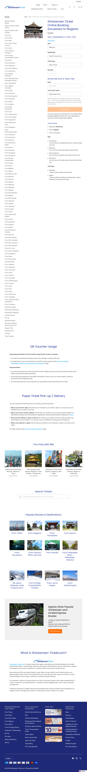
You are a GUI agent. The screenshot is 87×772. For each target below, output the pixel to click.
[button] (83, 771)
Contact (67, 740)
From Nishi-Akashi (10, 198)
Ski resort (8, 736)
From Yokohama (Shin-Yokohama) (12, 300)
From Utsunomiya (10, 294)
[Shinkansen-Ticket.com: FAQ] (53, 741)
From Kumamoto (10, 155)
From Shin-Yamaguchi (12, 251)
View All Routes (55, 631)
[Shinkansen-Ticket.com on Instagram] (77, 758)
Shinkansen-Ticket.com (17, 664)
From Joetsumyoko (11, 114)
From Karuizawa (10, 137)
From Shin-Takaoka (11, 245)
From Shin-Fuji (9, 235)
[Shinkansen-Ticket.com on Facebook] (73, 758)
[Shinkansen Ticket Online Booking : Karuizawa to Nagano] (33, 29)
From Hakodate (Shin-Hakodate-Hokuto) (12, 79)
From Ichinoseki (10, 99)
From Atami (8, 48)
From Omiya (8, 212)
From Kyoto (8, 166)
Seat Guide (51, 40)
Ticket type (51, 61)
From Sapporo (9, 224)
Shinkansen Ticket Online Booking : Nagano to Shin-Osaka (53, 471)
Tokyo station (29, 734)
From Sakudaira (10, 222)
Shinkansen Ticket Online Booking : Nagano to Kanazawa (74, 471)
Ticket (45, 5)
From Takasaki (9, 264)
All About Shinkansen (31, 718)
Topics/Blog (29, 743)
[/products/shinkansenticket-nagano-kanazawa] (73, 458)
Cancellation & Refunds (72, 734)
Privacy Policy (69, 737)
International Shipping (12, 312)
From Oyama (9, 219)
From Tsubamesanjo (11, 281)
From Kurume (9, 163)
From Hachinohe (10, 71)
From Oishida (9, 203)
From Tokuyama (10, 270)
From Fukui (8, 60)
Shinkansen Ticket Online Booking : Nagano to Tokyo (13, 471)
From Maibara (9, 168)
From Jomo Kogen (10, 117)
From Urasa (8, 291)
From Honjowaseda (11, 96)
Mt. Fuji (7, 318)
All (30, 16)
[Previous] (5, 464)
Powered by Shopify (32, 768)
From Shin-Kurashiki (11, 240)
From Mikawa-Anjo (11, 174)
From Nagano (9, 182)
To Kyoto (7, 333)
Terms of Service (70, 721)
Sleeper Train (9, 328)
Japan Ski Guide (30, 740)
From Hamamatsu (10, 83)
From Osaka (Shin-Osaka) (11, 215)
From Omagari (9, 209)
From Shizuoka (9, 262)
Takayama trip (9, 331)
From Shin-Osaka (10, 718)
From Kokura (9, 147)
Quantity (50, 70)
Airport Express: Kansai (10, 22)
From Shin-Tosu (10, 248)
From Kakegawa (10, 127)
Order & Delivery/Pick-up (33, 712)
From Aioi (8, 35)
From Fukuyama (10, 65)
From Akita (8, 40)
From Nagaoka (9, 184)
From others (8, 724)
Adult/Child (51, 52)
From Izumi (8, 111)
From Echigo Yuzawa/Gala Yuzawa (12, 56)
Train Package (9, 336)
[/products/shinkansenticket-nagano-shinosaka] (53, 458)
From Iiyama (9, 101)
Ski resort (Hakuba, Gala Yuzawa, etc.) (11, 324)
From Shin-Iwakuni (11, 237)
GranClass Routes (10, 307)
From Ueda (8, 286)
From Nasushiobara (11, 193)
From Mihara (9, 171)
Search (7, 742)
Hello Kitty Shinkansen (12, 310)
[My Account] (74, 7)
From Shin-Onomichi (11, 243)
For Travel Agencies (31, 746)
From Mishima (9, 176)
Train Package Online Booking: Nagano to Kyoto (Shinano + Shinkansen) (33, 471)
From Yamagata (10, 297)
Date (49, 82)
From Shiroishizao (10, 259)
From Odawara (9, 201)
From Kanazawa (10, 134)
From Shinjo (8, 256)
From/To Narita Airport (12, 727)
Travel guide (51, 9)
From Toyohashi (10, 278)
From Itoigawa (9, 104)
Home (38, 5)
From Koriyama (9, 150)
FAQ (62, 9)
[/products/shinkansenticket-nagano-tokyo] (13, 458)
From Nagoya (9, 190)
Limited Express (10, 315)
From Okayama (9, 206)
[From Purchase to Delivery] (33, 429)
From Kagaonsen (10, 120)
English (78, 1)
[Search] (69, 7)
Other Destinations (10, 739)
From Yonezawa (10, 304)
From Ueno (8, 289)
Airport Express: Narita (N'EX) (12, 27)
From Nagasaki (9, 187)
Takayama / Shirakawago (13, 730)
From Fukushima (10, 63)
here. (71, 415)
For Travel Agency (71, 746)
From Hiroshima (10, 93)
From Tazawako (10, 267)
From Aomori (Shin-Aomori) (11, 44)
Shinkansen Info (37, 9)
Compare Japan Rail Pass (33, 726)
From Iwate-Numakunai (8, 108)
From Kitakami (9, 140)
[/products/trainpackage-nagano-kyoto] (33, 458)
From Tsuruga (9, 283)
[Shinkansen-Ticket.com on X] (80, 758)
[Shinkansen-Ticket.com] (15, 7)
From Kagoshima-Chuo (10, 123)
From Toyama (9, 275)
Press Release (69, 718)
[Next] (81, 464)
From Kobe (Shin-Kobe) (10, 144)
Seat (49, 43)
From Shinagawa (10, 253)
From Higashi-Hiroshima (9, 87)
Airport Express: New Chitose (11, 31)
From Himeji (8, 90)
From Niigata (9, 195)
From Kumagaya (10, 153)
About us (68, 715)
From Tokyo (8, 272)
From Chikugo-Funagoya (9, 52)
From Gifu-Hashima (11, 68)
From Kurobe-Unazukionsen (9, 159)
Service (54, 5)
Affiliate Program (70, 743)
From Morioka (9, 179)
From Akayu (8, 38)
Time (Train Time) (54, 90)
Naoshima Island (10, 320)
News (67, 712)
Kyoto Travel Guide (31, 737)
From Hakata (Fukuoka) (9, 75)
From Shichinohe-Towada (10, 231)
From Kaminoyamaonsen (11, 131)
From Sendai (9, 227)
